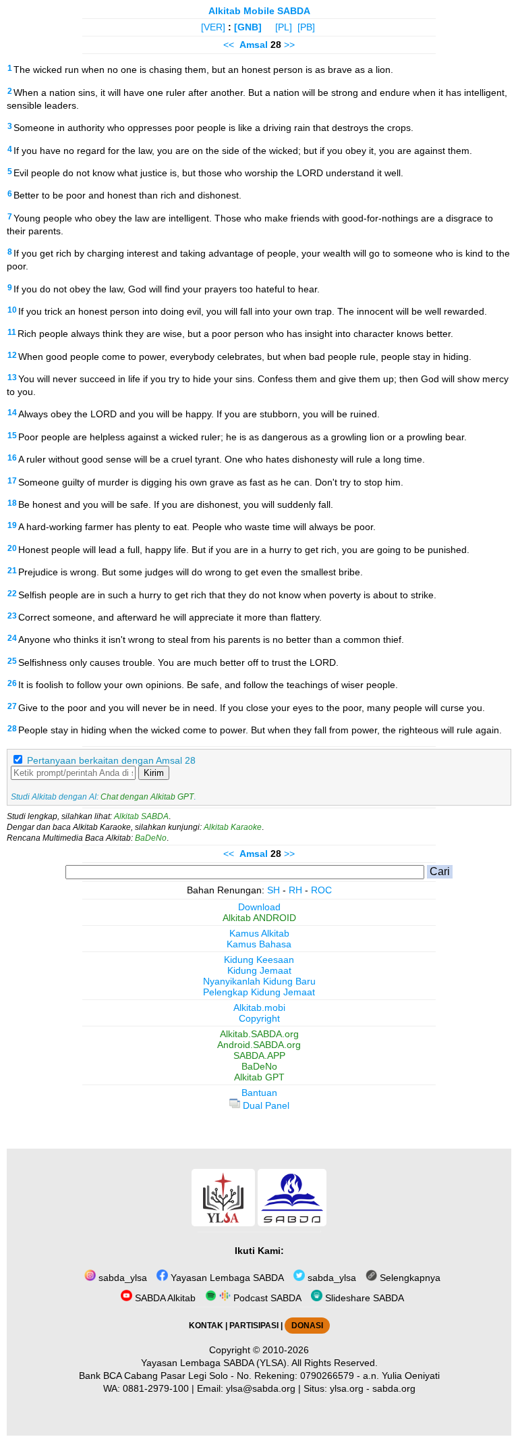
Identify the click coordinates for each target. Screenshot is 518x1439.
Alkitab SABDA (141, 816)
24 (12, 638)
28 (12, 729)
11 (11, 332)
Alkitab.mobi (259, 1007)
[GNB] (248, 27)
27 (12, 706)
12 (12, 355)
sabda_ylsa (121, 1277)
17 (12, 481)
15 (12, 435)
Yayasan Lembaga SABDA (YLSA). (215, 1362)
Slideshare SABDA (363, 1297)
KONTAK (206, 1325)
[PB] (306, 27)
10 (12, 310)
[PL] (283, 27)
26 (12, 683)
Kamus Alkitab (259, 933)
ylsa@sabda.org (260, 1388)
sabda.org (393, 1388)
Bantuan (259, 1092)
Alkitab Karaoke (233, 827)
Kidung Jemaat (259, 970)
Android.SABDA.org (259, 1044)
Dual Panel (264, 1105)
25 (12, 661)
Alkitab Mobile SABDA (259, 10)
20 (12, 548)
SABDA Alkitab (164, 1297)
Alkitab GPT (259, 1077)
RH (295, 890)
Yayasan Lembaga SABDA (226, 1277)
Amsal (253, 44)
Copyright (259, 1018)
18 (12, 503)
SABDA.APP (259, 1055)
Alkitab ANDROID (259, 917)
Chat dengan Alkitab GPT (147, 797)
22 (12, 594)
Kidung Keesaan (259, 959)
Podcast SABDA (266, 1297)
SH (273, 890)
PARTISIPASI (254, 1325)
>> (289, 44)
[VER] (213, 27)
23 (12, 616)
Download (259, 906)
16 (12, 458)
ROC (321, 890)
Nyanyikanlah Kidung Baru (259, 981)
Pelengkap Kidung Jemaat (259, 992)
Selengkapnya (408, 1277)
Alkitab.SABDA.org (259, 1033)
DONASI (307, 1325)
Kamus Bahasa (259, 944)
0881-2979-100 (156, 1388)
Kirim (154, 773)
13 (12, 377)
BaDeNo (151, 838)
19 (12, 525)
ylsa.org (347, 1388)
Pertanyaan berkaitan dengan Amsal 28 (111, 760)
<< (228, 44)
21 (12, 571)
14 (12, 413)
